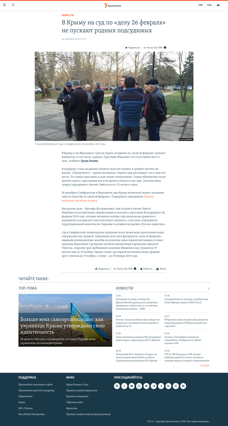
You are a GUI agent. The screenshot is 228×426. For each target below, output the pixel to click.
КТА (209, 5)
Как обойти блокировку (31, 414)
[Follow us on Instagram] (139, 386)
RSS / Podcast (25, 408)
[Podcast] (176, 386)
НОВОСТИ (124, 288)
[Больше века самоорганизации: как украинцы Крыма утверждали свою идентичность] (65, 320)
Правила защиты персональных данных (88, 414)
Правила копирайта (77, 396)
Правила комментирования (81, 390)
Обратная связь (74, 402)
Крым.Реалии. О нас (77, 384)
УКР (201, 5)
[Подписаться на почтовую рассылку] (183, 386)
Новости (68, 15)
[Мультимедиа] (218, 5)
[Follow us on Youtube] (132, 386)
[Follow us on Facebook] (117, 386)
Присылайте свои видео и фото (35, 384)
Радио (21, 402)
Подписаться (25, 396)
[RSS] (168, 386)
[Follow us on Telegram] (154, 386)
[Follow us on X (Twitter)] (124, 386)
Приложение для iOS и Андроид (36, 390)
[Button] (132, 48)
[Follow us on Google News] (146, 386)
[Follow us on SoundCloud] (161, 386)
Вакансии (71, 408)
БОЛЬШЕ (205, 366)
